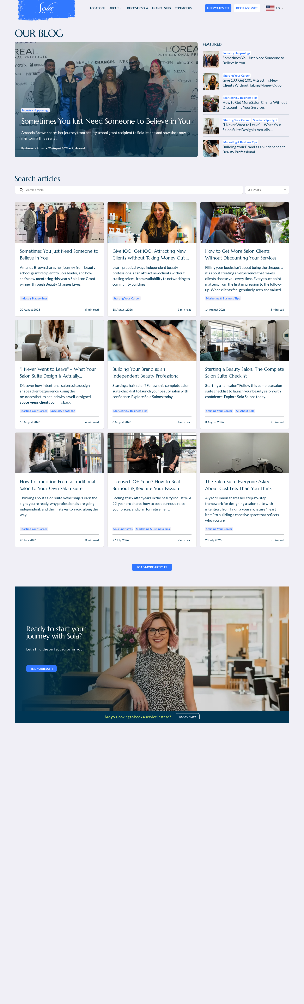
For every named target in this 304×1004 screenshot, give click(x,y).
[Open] (285, 190)
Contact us (183, 8)
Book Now (187, 716)
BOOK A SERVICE (247, 8)
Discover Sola (137, 8)
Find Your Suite (41, 668)
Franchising (161, 8)
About (114, 8)
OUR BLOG (39, 33)
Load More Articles (152, 567)
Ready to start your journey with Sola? (56, 632)
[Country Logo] (270, 8)
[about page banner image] (152, 648)
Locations (97, 8)
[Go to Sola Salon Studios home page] (46, 7)
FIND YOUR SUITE (218, 8)
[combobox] (261, 190)
